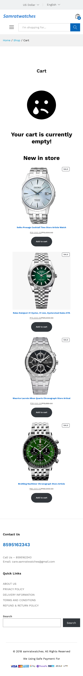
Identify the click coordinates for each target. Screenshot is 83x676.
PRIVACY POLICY (13, 589)
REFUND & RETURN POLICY (21, 605)
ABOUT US (9, 583)
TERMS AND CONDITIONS (19, 600)
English (51, 4)
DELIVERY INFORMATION (19, 594)
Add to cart (41, 241)
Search (75, 27)
